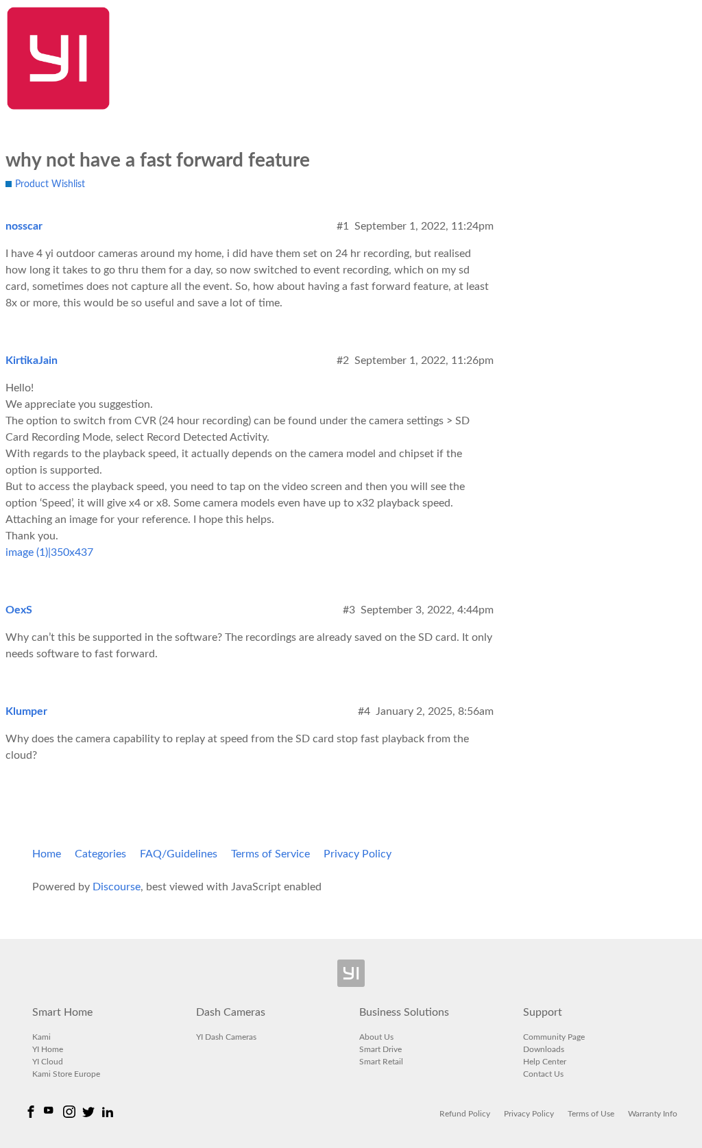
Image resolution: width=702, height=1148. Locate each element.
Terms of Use (591, 1114)
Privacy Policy (357, 853)
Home (46, 853)
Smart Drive (380, 1049)
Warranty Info (652, 1114)
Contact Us (543, 1074)
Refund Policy (464, 1114)
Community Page (554, 1037)
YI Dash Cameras (226, 1037)
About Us (376, 1037)
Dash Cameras (230, 1012)
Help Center (544, 1062)
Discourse (117, 886)
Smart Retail (381, 1062)
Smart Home (62, 1012)
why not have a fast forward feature (157, 160)
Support (542, 1012)
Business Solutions (404, 1012)
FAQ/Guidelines (178, 853)
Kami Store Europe (66, 1074)
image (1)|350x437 (49, 552)
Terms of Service (270, 853)
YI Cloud (47, 1062)
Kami (41, 1037)
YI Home (47, 1049)
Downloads (543, 1049)
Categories (100, 853)
